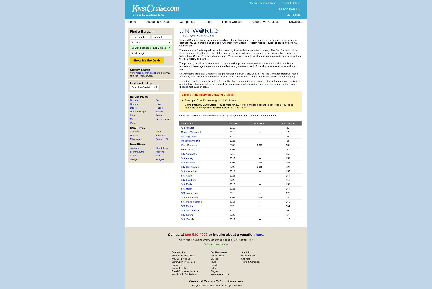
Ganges (134, 159)
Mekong (160, 151)
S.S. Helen (186, 188)
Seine (159, 115)
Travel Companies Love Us (185, 271)
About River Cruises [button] (265, 21)
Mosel (133, 123)
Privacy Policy (248, 255)
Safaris (296, 3)
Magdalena (162, 148)
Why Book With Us (181, 259)
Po (157, 100)
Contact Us (177, 265)
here (259, 234)
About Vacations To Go (183, 255)
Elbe (132, 115)
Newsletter (296, 21)
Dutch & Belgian (138, 111)
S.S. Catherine (189, 171)
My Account (293, 14)
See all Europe (163, 119)
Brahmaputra (137, 151)
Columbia (135, 131)
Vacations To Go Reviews (184, 274)
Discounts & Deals (157, 21)
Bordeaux (135, 100)
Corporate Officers (181, 268)
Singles (214, 271)
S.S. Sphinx (187, 214)
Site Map (245, 259)
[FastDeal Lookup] (156, 87)
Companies (187, 21)
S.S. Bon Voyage (190, 167)
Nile (158, 155)
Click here (230, 100)
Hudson (134, 135)
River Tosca (187, 149)
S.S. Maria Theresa (191, 201)
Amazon (134, 148)
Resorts (284, 3)
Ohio (158, 131)
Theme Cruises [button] (232, 21)
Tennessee (161, 135)
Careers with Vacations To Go (206, 281)
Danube (134, 104)
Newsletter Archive (220, 274)
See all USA (162, 139)
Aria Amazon (188, 127)
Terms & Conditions (251, 262)
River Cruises (217, 255)
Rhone (159, 107)
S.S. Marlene (188, 206)
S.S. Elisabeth (188, 180)
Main (132, 119)
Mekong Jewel (188, 136)
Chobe (133, 155)
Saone (159, 111)
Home (132, 21)
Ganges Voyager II (191, 132)
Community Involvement (183, 262)
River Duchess (189, 145)
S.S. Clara (186, 175)
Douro (133, 107)
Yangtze (160, 159)
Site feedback (235, 281)
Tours (273, 3)
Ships (208, 21)
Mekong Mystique (190, 140)
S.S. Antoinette (189, 154)
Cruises (214, 259)
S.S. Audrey (187, 158)
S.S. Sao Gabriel (190, 210)
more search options (147, 72)
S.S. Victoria (187, 219)
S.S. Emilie (187, 184)
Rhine (159, 104)
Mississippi (136, 139)
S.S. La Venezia (189, 197)
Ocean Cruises (258, 3)
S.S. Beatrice (188, 162)
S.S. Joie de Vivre (190, 193)
